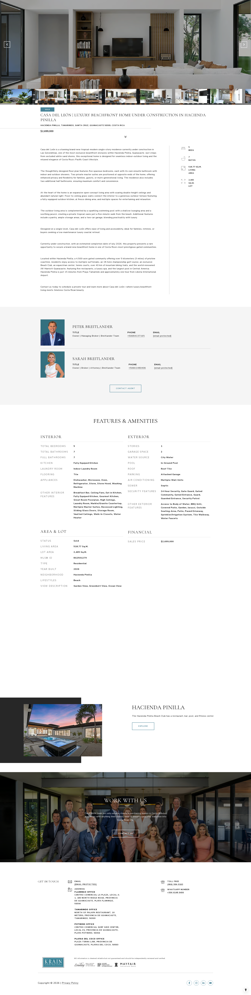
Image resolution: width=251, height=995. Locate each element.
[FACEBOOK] (189, 983)
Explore (143, 726)
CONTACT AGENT (125, 388)
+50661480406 (137, 368)
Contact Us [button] (125, 833)
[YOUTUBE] (210, 983)
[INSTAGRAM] (196, 983)
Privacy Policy (70, 983)
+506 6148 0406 (175, 892)
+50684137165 (136, 335)
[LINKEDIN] (203, 983)
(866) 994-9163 (175, 884)
